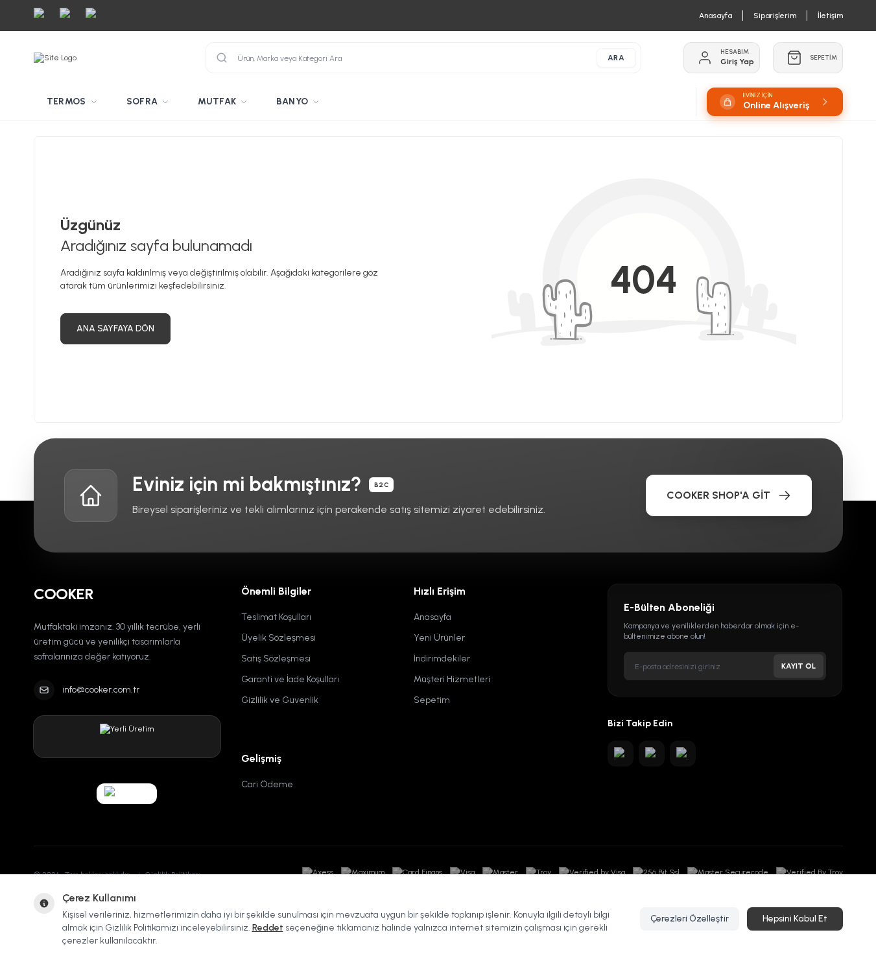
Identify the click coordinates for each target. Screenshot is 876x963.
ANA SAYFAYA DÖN (115, 328)
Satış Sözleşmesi (276, 658)
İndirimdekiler (442, 658)
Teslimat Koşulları (276, 617)
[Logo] (55, 58)
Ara (616, 57)
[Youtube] (652, 754)
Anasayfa (432, 617)
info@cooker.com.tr (100, 689)
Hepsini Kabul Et (795, 918)
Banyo (292, 101)
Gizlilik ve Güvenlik (279, 700)
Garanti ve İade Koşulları (290, 679)
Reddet (267, 927)
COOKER (63, 593)
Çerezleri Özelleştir (689, 918)
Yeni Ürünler (439, 637)
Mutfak (217, 101)
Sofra (142, 101)
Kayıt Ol (798, 666)
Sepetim (432, 700)
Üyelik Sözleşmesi (278, 637)
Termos (66, 101)
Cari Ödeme (267, 784)
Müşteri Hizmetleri (452, 679)
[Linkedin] (683, 754)
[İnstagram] (620, 754)
